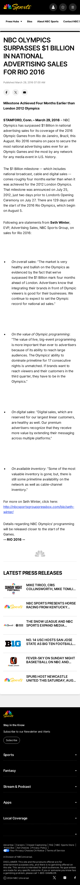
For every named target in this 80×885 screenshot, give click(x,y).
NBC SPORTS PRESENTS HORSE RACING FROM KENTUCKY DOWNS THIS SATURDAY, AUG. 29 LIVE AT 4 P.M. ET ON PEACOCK (51, 605)
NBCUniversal (24, 856)
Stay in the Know (14, 725)
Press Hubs (12, 21)
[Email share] (24, 92)
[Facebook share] (6, 92)
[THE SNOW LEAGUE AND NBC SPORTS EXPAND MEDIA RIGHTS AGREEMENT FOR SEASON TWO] (13, 625)
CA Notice (38, 850)
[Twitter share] (15, 92)
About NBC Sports (47, 21)
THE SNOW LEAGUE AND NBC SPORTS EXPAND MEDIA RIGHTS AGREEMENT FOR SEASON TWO (49, 623)
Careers (20, 845)
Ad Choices (23, 847)
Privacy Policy (39, 847)
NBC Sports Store (64, 845)
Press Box (9, 847)
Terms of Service (56, 850)
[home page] (17, 7)
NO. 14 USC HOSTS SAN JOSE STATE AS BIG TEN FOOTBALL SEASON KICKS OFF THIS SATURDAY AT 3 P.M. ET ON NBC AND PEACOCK (51, 642)
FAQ (51, 845)
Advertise (8, 845)
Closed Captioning (37, 845)
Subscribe (11, 740)
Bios (29, 21)
